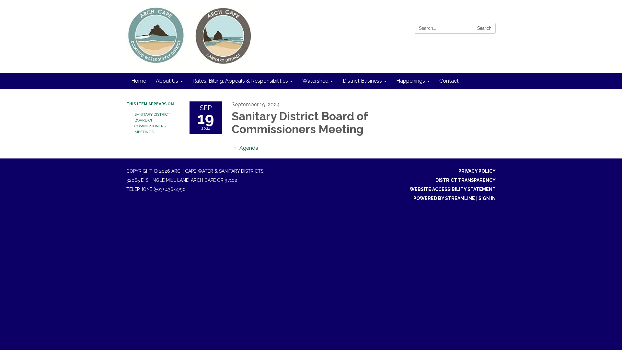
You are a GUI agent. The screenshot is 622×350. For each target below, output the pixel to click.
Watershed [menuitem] (315, 81)
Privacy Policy (477, 171)
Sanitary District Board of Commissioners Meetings (152, 123)
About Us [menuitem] (167, 81)
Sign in (487, 198)
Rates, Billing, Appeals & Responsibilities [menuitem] (240, 81)
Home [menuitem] (138, 81)
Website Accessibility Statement (453, 189)
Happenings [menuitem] (410, 81)
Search (484, 28)
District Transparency (465, 180)
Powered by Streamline (444, 198)
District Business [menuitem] (362, 81)
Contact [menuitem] (449, 81)
